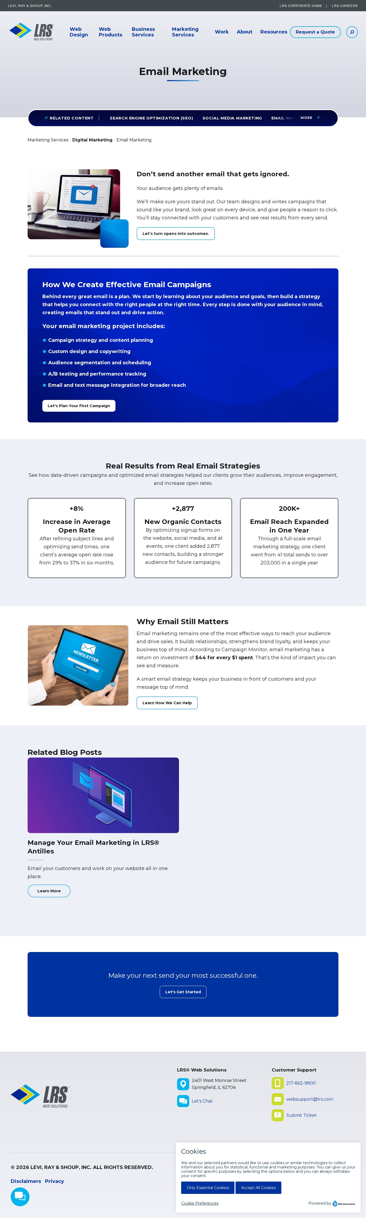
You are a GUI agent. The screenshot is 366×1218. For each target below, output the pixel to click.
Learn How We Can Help (167, 702)
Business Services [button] (143, 32)
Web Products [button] (110, 32)
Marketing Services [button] (185, 32)
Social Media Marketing (232, 118)
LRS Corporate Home (301, 5)
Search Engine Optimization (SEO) (151, 118)
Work (222, 32)
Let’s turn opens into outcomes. (176, 233)
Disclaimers (26, 1181)
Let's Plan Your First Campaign (79, 405)
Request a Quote (315, 32)
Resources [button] (273, 32)
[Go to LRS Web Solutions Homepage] (29, 32)
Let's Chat (202, 1101)
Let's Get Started (183, 992)
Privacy (54, 1181)
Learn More (49, 891)
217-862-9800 (301, 1083)
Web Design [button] (79, 32)
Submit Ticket (301, 1115)
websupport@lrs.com (309, 1099)
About (244, 32)
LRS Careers (345, 5)
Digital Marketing (92, 140)
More (305, 118)
